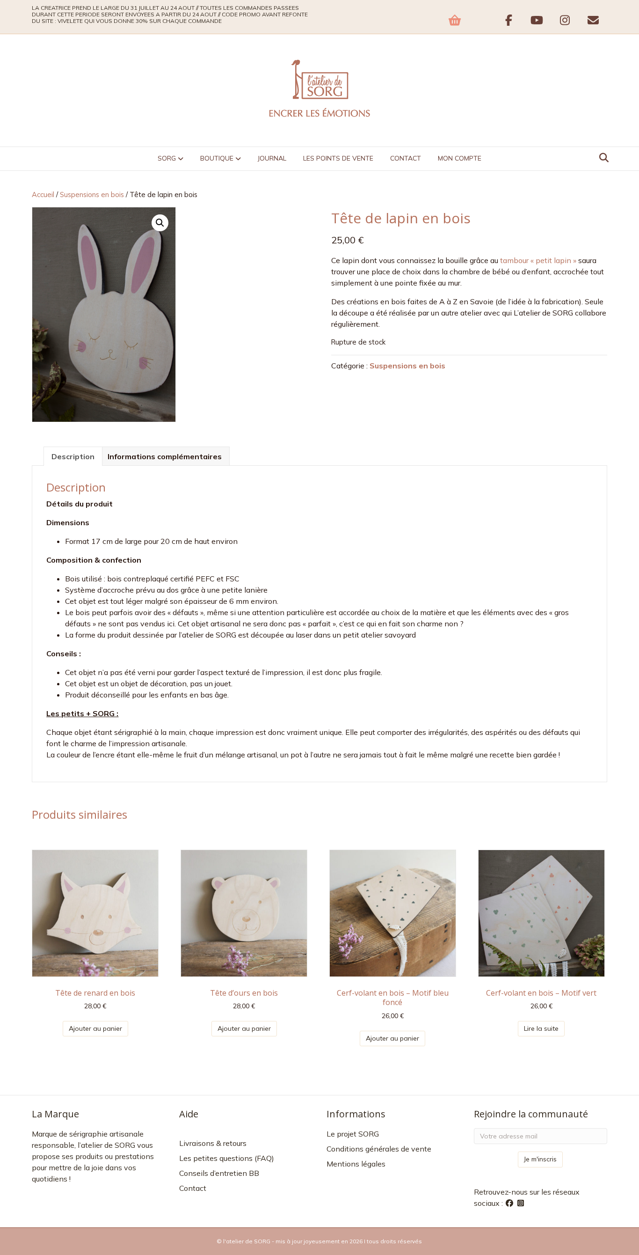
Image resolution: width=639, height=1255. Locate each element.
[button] (160, 222)
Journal (272, 158)
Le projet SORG (353, 1133)
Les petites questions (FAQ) (226, 1158)
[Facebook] (510, 1203)
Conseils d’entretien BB (219, 1173)
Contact (405, 158)
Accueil (43, 194)
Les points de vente (338, 158)
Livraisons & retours (213, 1143)
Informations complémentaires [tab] (165, 456)
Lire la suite (541, 1028)
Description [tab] (72, 456)
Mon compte (459, 158)
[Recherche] (601, 157)
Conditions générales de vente (379, 1148)
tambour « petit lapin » (538, 260)
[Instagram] (520, 1203)
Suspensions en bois (92, 194)
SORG (167, 158)
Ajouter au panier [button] (95, 1028)
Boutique (216, 158)
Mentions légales (356, 1163)
